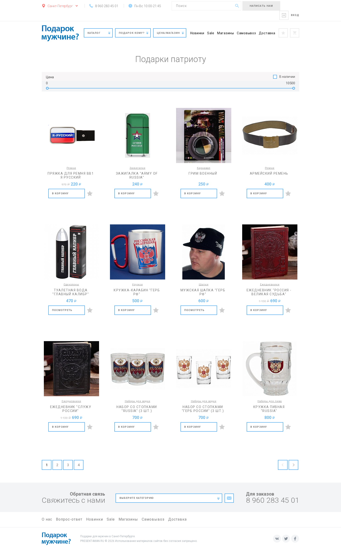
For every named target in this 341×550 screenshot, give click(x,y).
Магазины (225, 33)
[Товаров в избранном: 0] (283, 33)
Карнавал (203, 168)
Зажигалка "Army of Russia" (137, 175)
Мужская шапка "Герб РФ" (202, 292)
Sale (210, 33)
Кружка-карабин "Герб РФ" (137, 292)
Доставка (267, 33)
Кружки (137, 284)
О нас (47, 519)
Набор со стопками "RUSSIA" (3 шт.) (136, 409)
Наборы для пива (269, 401)
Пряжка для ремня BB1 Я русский (71, 175)
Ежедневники (270, 284)
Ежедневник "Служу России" (70, 409)
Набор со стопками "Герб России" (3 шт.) (203, 409)
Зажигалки (137, 168)
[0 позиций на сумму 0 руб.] (294, 33)
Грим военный (203, 173)
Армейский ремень (269, 173)
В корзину (60, 193)
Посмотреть (62, 310)
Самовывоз (246, 33)
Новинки (197, 33)
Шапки (204, 284)
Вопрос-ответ (69, 519)
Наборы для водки (137, 401)
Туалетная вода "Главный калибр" (70, 292)
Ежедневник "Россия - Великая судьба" (269, 292)
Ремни (71, 168)
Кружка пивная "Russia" (269, 409)
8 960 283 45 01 (272, 500)
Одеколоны (71, 284)
